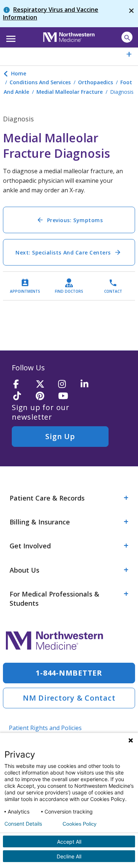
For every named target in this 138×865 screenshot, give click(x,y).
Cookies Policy (79, 824)
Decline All (69, 856)
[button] (10, 36)
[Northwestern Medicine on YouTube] (67, 396)
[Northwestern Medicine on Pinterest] (44, 396)
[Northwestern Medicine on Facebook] (22, 384)
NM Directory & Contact (69, 698)
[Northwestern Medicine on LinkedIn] (89, 384)
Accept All (69, 842)
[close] (131, 13)
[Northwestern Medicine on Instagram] (67, 384)
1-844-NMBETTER (69, 673)
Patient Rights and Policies (45, 728)
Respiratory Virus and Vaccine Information (50, 13)
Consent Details (23, 824)
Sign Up (60, 436)
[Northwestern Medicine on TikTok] (22, 396)
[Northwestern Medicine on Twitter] (44, 384)
